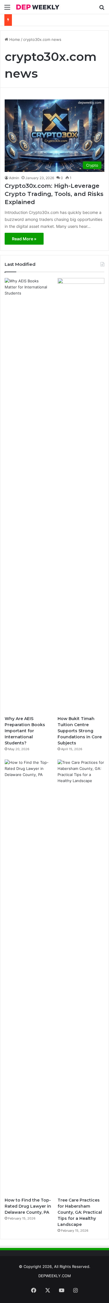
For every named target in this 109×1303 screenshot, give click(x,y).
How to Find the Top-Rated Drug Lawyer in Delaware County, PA (28, 1206)
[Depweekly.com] (38, 7)
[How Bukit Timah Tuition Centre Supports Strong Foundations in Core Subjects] (81, 495)
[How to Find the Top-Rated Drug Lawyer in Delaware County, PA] (28, 976)
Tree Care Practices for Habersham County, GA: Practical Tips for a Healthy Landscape (80, 1212)
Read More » (24, 238)
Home (14, 39)
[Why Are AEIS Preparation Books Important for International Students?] (28, 495)
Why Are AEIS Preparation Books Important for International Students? (25, 731)
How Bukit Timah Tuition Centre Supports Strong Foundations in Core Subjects (80, 731)
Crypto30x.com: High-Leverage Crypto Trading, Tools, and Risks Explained (54, 194)
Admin (14, 178)
